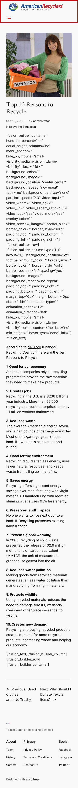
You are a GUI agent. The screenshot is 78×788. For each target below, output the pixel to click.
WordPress (33, 779)
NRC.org (34, 347)
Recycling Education (22, 126)
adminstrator (41, 121)
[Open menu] (9, 17)
